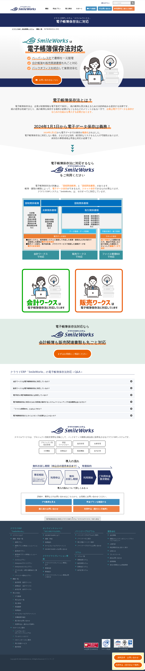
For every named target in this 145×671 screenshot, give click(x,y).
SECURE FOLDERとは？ (52, 535)
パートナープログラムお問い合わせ (89, 546)
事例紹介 (48, 572)
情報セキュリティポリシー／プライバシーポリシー (122, 539)
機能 (46, 9)
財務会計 (63, 451)
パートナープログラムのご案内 (87, 535)
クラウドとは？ (18, 535)
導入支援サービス (21, 643)
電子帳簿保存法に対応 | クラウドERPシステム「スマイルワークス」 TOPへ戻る (72, 519)
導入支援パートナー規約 (85, 542)
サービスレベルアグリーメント (25, 614)
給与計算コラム (82, 570)
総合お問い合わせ (116, 558)
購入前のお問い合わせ (48, 509)
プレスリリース (115, 554)
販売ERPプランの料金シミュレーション (26, 555)
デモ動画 (92, 9)
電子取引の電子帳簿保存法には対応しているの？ (30, 395)
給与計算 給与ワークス (23, 589)
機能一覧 (16, 579)
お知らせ (113, 551)
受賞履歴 (18, 607)
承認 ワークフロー (64, 443)
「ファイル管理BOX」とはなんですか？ (27, 409)
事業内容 (48, 568)
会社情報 (113, 535)
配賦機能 (80, 451)
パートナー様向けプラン (23, 575)
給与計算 (97, 451)
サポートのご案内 (19, 628)
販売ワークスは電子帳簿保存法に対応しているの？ (31, 388)
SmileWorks (25, 659)
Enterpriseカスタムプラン (23, 567)
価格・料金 (49, 539)
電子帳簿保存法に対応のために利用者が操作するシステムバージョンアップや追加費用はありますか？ (49, 402)
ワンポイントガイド (21, 636)
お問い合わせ (106, 9)
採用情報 (113, 561)
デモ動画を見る (49, 502)
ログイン (106, 3)
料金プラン (57, 9)
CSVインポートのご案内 (23, 640)
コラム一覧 (81, 556)
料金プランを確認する (96, 502)
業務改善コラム (82, 560)
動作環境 (18, 647)
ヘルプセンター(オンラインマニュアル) (23, 632)
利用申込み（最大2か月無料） (25, 624)
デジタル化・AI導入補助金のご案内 (26, 571)
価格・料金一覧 (18, 539)
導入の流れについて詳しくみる (71, 488)
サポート (79, 9)
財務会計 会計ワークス (23, 586)
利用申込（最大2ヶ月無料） (96, 509)
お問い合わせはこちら (48, 80)
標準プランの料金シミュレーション (26, 546)
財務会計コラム (82, 567)
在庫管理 (97, 444)
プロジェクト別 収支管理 (47, 443)
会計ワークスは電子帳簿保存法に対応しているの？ (31, 381)
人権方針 (113, 544)
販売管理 (80, 444)
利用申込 (124, 9)
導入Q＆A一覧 (19, 600)
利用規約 (18, 610)
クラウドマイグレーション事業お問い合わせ (57, 576)
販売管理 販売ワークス (23, 582)
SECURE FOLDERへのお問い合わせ (56, 549)
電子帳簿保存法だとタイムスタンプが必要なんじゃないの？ (34, 416)
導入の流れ (16, 593)
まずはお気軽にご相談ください (72, 353)
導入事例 (68, 9)
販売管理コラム (82, 563)
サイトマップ (49, 659)
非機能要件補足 (20, 617)
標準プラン (19, 542)
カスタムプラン (20, 560)
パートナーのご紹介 (84, 539)
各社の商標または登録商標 (119, 565)
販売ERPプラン (20, 551)
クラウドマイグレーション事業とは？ (56, 564)
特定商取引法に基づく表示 (119, 547)
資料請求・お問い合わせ (128, 657)
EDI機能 (47, 451)
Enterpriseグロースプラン (23, 563)
